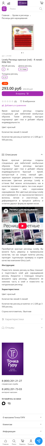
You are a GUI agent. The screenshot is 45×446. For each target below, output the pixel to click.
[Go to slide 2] (23, 52)
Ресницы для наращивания (14, 18)
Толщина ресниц (10, 74)
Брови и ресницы (20, 15)
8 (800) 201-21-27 (12, 380)
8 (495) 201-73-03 (12, 389)
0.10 (4, 77)
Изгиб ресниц (8, 66)
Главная (5, 15)
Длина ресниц (25, 66)
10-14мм (23, 69)
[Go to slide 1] (21, 52)
